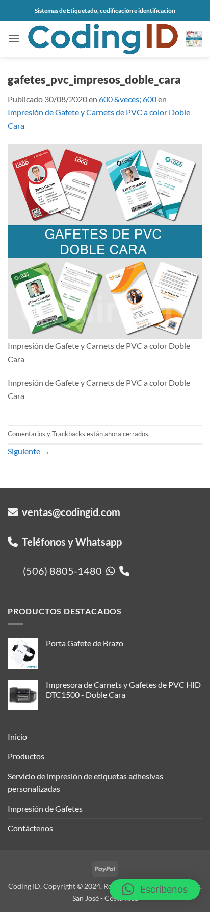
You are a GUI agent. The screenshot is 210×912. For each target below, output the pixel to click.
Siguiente (29, 451)
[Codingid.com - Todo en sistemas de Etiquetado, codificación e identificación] (103, 39)
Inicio (17, 736)
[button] (14, 38)
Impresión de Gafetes (45, 808)
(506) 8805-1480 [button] (64, 571)
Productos (26, 756)
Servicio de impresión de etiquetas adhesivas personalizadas (85, 782)
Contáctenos (30, 828)
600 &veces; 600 (127, 99)
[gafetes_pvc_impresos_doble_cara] (105, 240)
